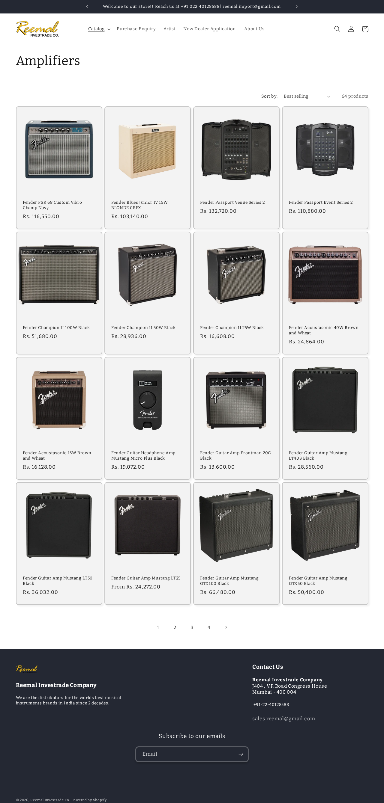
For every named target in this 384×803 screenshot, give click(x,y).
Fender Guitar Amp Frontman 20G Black (235, 455)
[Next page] (226, 627)
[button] (98, 29)
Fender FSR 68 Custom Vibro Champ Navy (52, 205)
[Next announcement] (296, 6)
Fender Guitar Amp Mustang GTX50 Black (318, 581)
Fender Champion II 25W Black (232, 327)
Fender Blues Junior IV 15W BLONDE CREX (139, 205)
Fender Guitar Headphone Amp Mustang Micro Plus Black (143, 455)
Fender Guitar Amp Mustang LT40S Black (318, 455)
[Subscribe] (241, 754)
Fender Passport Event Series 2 (321, 202)
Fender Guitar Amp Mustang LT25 (146, 578)
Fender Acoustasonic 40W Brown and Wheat (323, 330)
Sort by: (269, 96)
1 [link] (158, 627)
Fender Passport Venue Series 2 (232, 202)
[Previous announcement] (87, 6)
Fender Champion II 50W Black (143, 327)
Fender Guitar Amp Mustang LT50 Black (58, 581)
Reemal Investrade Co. (50, 800)
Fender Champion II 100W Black (56, 327)
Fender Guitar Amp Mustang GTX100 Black (229, 581)
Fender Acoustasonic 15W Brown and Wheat (57, 455)
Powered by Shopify (89, 800)
